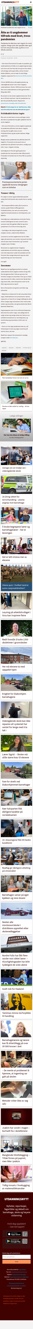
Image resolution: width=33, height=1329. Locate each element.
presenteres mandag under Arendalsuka (13, 103)
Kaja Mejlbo (22, 1269)
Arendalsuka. (14, 338)
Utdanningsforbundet (19, 1274)
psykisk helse (27, 348)
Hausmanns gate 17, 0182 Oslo (19, 1277)
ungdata (11, 348)
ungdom (4, 348)
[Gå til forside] (10, 2)
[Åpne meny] (30, 2)
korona (4, 350)
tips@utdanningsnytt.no (19, 1272)
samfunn (18, 348)
